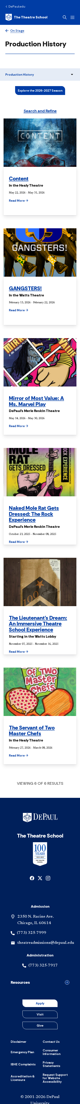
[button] (26, 200)
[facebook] (32, 877)
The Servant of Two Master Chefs (32, 730)
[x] (40, 877)
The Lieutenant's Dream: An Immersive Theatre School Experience (38, 623)
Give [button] (40, 1025)
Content (18, 178)
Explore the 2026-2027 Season (40, 91)
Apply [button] (40, 1003)
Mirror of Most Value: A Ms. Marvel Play (36, 401)
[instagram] (48, 877)
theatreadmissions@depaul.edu (45, 943)
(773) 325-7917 (43, 966)
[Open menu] (72, 17)
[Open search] (65, 17)
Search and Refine (40, 111)
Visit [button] (40, 1014)
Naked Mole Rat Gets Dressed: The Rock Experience (34, 514)
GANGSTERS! (25, 288)
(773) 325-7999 (31, 933)
